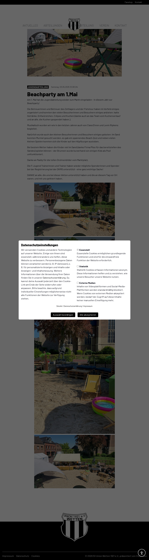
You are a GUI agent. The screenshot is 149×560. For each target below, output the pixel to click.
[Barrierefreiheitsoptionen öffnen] (142, 553)
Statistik (83, 266)
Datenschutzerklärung (54, 277)
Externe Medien (87, 282)
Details (59, 306)
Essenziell (84, 249)
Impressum (88, 306)
